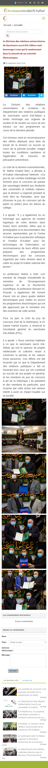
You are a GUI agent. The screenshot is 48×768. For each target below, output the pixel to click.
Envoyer (13, 671)
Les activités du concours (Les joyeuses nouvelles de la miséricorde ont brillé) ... (32, 691)
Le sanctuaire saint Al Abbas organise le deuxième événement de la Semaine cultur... (23, 740)
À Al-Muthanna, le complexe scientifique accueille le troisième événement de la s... (32, 714)
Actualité (18, 25)
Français (19, 3)
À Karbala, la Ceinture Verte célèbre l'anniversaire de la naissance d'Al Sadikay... (31, 726)
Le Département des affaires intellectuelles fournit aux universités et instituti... (31, 704)
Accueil (7, 25)
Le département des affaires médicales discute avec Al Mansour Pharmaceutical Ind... (23, 753)
